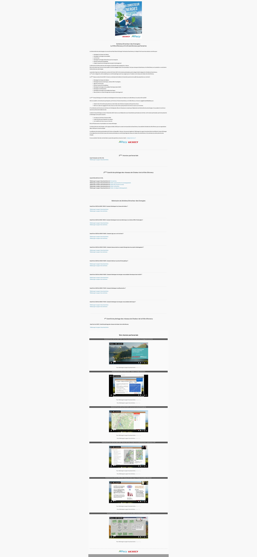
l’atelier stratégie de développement (118, 188)
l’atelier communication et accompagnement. (120, 182)
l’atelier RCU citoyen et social (117, 184)
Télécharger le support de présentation (99, 209)
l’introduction (113, 181)
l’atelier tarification (114, 186)
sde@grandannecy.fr (131, 138)
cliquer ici (138, 367)
